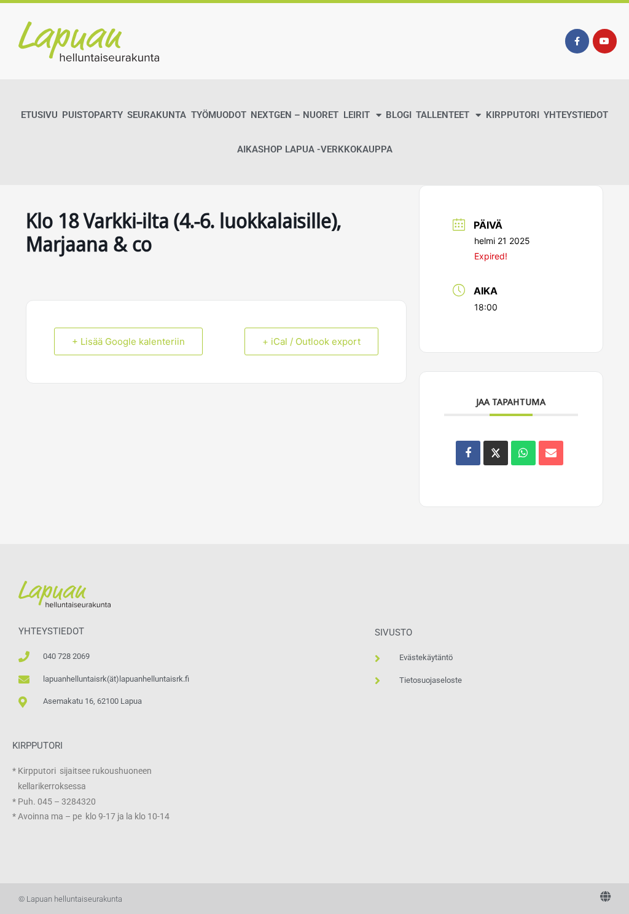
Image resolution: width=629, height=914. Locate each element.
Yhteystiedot (576, 114)
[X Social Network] (495, 453)
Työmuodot (218, 114)
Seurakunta (156, 114)
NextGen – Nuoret (294, 114)
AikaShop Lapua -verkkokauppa (315, 149)
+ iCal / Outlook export (311, 341)
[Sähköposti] (551, 453)
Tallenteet (442, 114)
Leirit (356, 114)
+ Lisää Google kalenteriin (128, 341)
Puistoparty (92, 114)
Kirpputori (512, 114)
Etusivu (39, 114)
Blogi (399, 114)
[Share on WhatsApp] (523, 453)
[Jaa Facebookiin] (468, 453)
